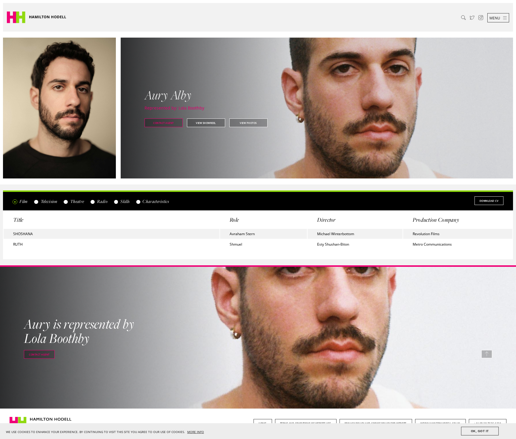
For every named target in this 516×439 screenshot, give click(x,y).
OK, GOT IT (480, 431)
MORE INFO (195, 432)
